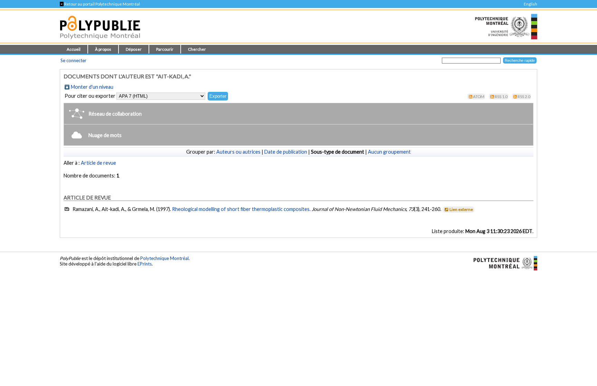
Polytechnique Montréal (164, 258)
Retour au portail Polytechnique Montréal (100, 4)
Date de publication (285, 152)
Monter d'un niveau (92, 87)
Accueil (73, 49)
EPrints (145, 264)
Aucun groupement (389, 152)
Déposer (134, 49)
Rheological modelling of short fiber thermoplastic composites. (241, 209)
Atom (478, 96)
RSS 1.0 (501, 96)
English (530, 4)
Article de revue (98, 163)
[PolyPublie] (100, 41)
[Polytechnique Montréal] (502, 263)
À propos (103, 49)
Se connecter (73, 60)
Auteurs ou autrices (238, 152)
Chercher (197, 49)
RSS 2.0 (524, 96)
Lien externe (461, 209)
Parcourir (164, 49)
